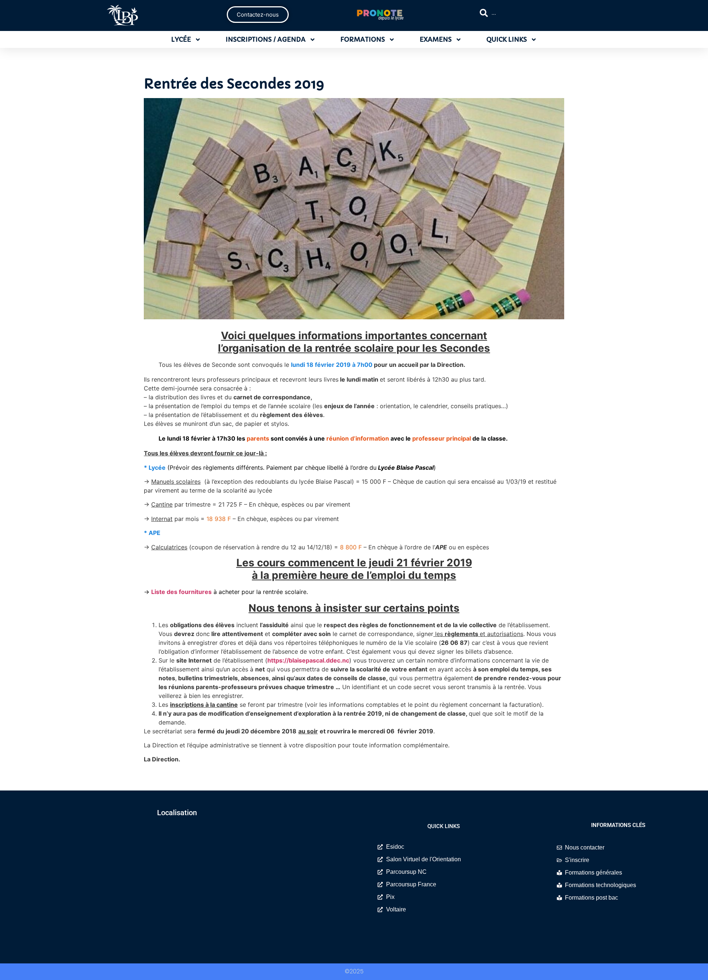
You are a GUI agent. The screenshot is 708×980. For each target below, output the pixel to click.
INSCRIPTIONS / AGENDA (266, 39)
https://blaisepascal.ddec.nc (308, 660)
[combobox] (544, 13)
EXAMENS (436, 39)
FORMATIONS (362, 39)
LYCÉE (181, 39)
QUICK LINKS (506, 39)
